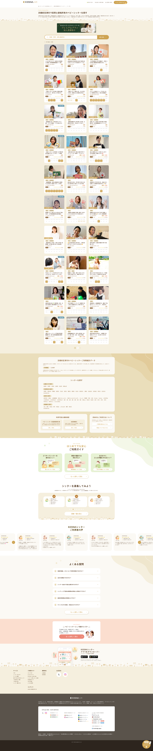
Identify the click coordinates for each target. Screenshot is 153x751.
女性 (92, 398)
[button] (69, 509)
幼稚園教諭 (54, 398)
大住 (44, 406)
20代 (98, 399)
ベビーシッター (68, 15)
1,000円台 (105, 398)
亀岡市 (69, 391)
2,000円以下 (53, 399)
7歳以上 (84, 399)
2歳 (70, 399)
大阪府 (52, 386)
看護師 (85, 398)
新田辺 (57, 406)
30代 (102, 399)
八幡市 (85, 391)
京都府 (49, 386)
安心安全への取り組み (99, 2)
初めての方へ (90, 2)
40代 (105, 399)
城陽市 (73, 391)
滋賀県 (45, 386)
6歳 (80, 399)
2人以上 (96, 398)
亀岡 (47, 406)
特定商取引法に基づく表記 (42, 735)
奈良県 (60, 386)
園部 (67, 406)
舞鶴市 (53, 391)
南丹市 (99, 391)
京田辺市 (90, 391)
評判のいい (51, 401)
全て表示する (46, 408)
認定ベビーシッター (62, 398)
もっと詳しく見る (76, 612)
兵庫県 (56, 386)
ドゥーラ (81, 398)
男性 (89, 398)
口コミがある (57, 401)
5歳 (77, 399)
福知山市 (49, 391)
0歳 (64, 399)
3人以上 (100, 398)
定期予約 (45, 398)
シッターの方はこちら (120, 2)
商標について (51, 735)
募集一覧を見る (76, 513)
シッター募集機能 (84, 490)
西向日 (70, 406)
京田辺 (50, 406)
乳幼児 (92, 399)
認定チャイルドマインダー (73, 398)
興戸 (54, 406)
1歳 (67, 399)
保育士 (49, 398)
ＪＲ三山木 (62, 406)
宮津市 (65, 391)
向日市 (77, 391)
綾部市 (57, 391)
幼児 (95, 399)
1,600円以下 (46, 399)
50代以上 (46, 401)
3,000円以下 (60, 399)
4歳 (75, 399)
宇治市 (61, 391)
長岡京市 (81, 391)
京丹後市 (95, 391)
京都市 (45, 391)
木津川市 (103, 391)
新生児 (88, 399)
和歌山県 (65, 386)
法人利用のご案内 (108, 2)
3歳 (72, 399)
